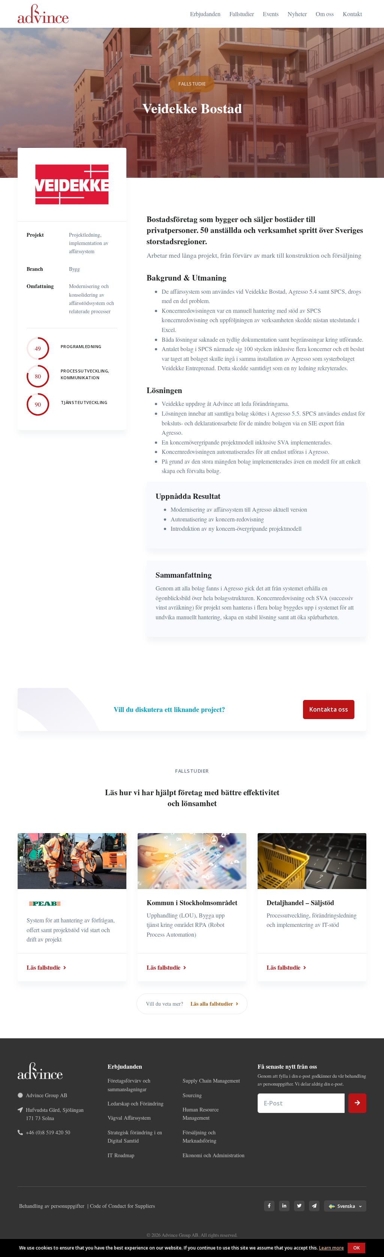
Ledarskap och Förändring (136, 1103)
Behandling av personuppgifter (51, 1205)
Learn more (331, 1248)
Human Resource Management (201, 1113)
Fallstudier (242, 14)
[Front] (43, 13)
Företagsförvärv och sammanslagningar (129, 1084)
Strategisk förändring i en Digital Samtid (135, 1136)
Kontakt (352, 14)
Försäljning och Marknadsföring (199, 1136)
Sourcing (192, 1095)
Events (271, 14)
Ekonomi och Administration (213, 1155)
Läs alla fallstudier (212, 1004)
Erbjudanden (205, 14)
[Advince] (40, 1070)
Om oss (325, 14)
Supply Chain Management (211, 1080)
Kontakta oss (328, 709)
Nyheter (297, 14)
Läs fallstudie (44, 967)
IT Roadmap (121, 1155)
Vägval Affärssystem (129, 1117)
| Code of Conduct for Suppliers (121, 1205)
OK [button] (356, 1248)
